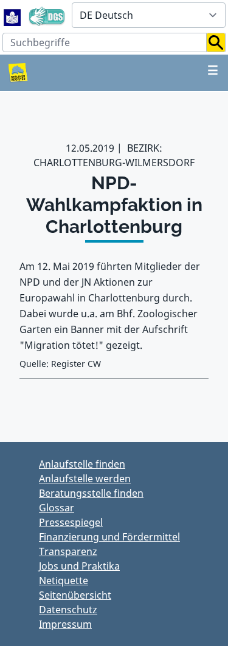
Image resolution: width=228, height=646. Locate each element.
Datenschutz (68, 609)
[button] (216, 42)
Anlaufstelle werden (85, 478)
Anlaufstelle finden (82, 464)
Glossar (56, 507)
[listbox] (149, 15)
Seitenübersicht (75, 595)
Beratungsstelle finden (91, 493)
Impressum (65, 624)
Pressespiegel (71, 522)
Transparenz (68, 551)
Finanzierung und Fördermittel (109, 536)
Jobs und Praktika (79, 566)
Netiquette (63, 580)
